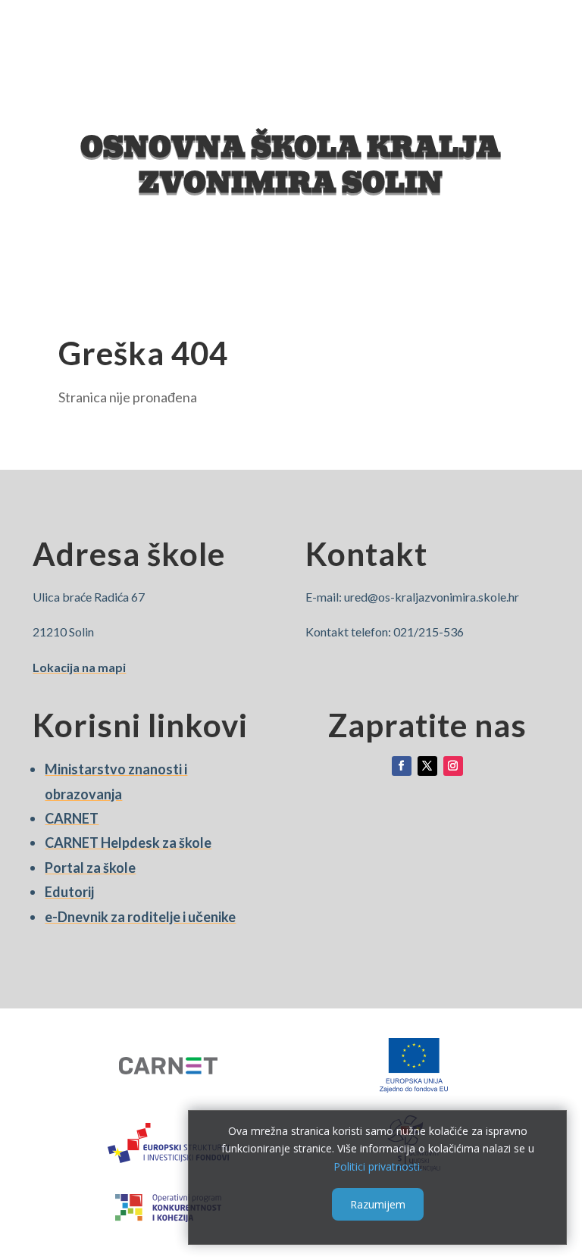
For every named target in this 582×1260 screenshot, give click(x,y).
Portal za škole (90, 867)
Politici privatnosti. (377, 1166)
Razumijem (377, 1204)
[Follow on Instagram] (453, 766)
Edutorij (69, 891)
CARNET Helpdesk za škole (128, 842)
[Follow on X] (427, 766)
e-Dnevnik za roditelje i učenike (140, 916)
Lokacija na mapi (79, 667)
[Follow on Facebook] (401, 766)
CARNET (72, 818)
